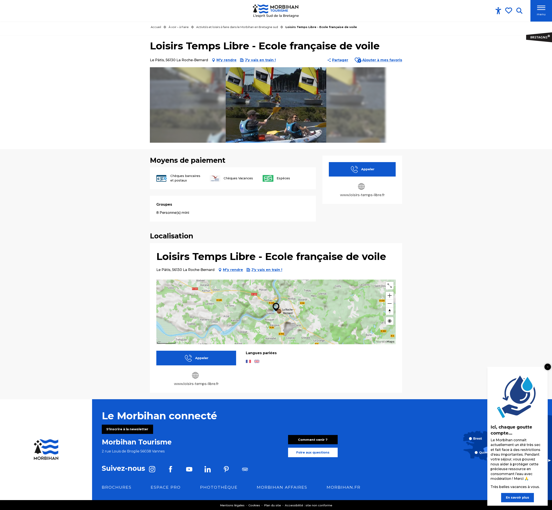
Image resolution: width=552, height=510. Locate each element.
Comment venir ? (313, 440)
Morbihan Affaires (282, 487)
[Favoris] (509, 11)
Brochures (117, 487)
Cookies (254, 505)
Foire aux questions (312, 452)
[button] (519, 11)
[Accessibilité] (498, 10)
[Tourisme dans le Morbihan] (276, 10)
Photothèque (219, 487)
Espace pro (166, 487)
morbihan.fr (344, 487)
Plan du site (273, 505)
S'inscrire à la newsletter (127, 429)
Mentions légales (232, 505)
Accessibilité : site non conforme (308, 505)
